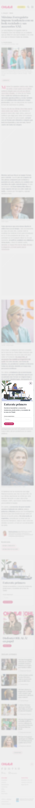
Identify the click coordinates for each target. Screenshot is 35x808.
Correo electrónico (9, 416)
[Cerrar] (30, 383)
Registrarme (9, 424)
